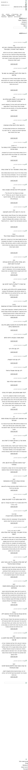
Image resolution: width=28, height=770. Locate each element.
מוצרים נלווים (23, 724)
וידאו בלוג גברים (23, 732)
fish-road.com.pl (23, 761)
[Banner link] (14, 42)
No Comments (15, 699)
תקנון (25, 727)
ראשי (25, 716)
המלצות (25, 719)
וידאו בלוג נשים (23, 738)
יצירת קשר (24, 722)
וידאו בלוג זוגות (23, 735)
